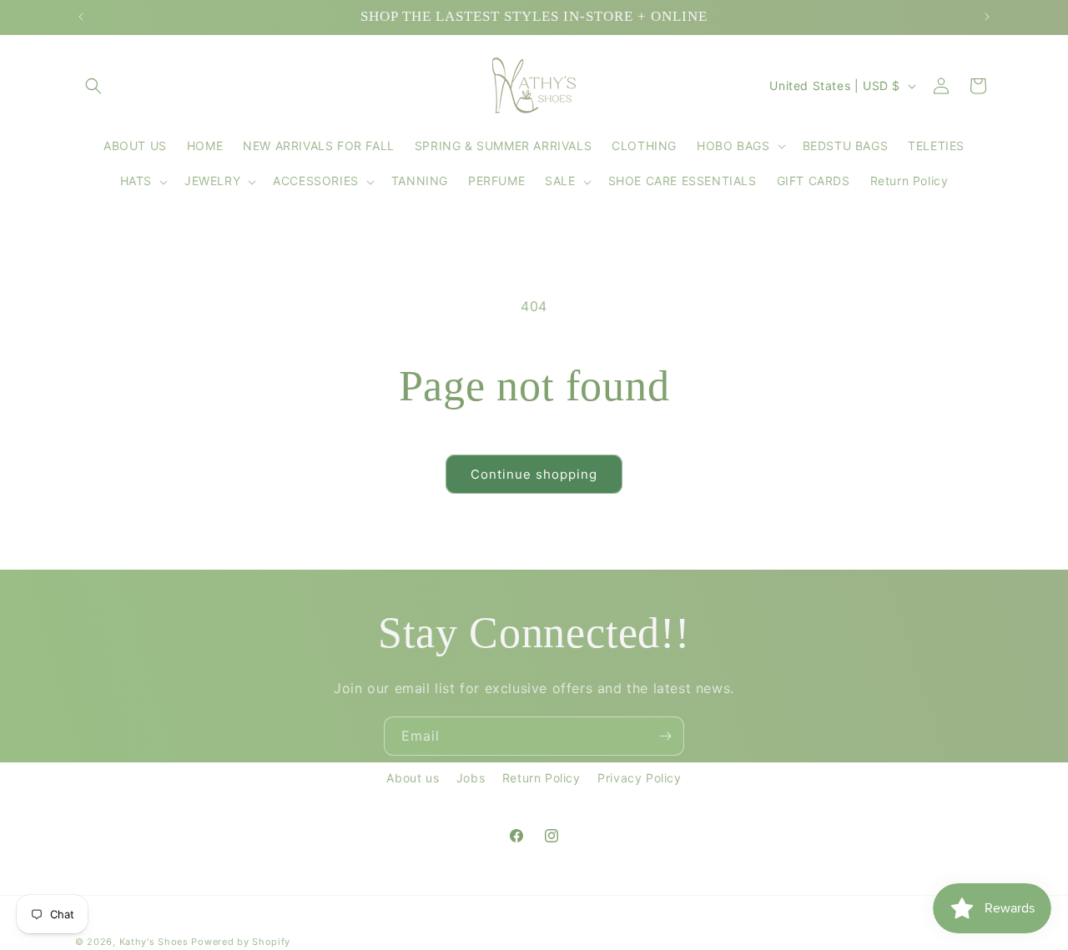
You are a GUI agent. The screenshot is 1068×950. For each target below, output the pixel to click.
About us (412, 778)
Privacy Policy (639, 778)
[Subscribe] (665, 736)
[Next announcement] (987, 17)
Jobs (470, 778)
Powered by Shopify (240, 941)
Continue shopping (534, 474)
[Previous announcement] (81, 17)
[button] (93, 86)
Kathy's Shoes (154, 941)
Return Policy (541, 778)
